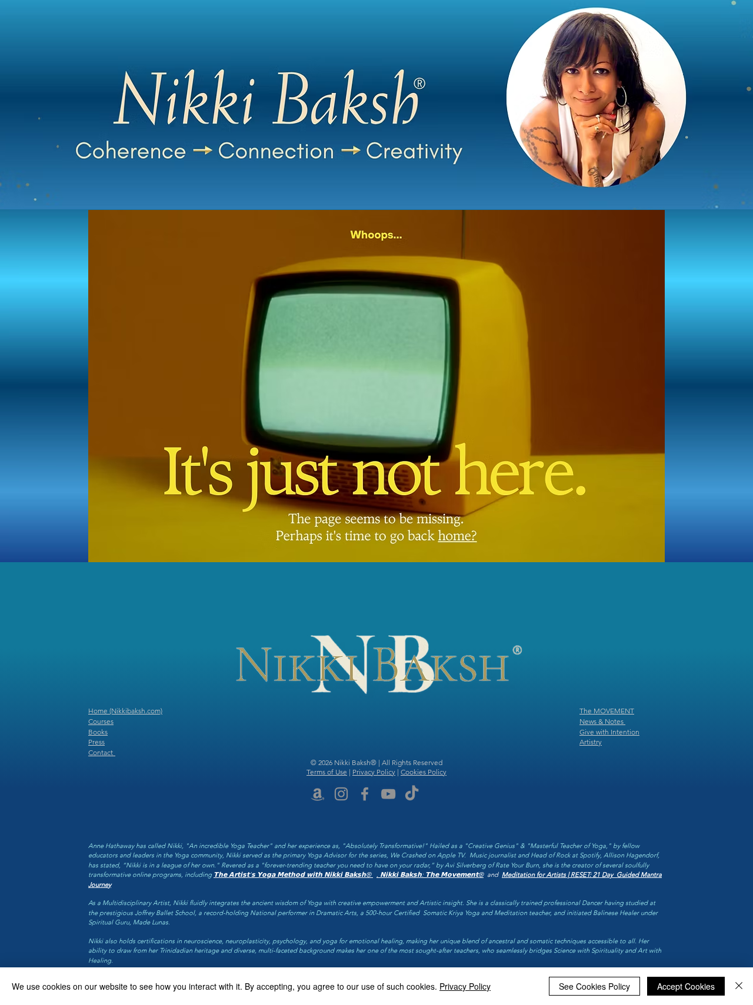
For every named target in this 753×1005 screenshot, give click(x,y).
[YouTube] (388, 794)
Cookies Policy (424, 771)
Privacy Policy (373, 771)
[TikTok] (412, 794)
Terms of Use (326, 771)
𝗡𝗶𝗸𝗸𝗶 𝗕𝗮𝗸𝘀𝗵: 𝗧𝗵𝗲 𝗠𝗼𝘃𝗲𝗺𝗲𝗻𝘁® (432, 874)
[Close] (739, 986)
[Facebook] (365, 794)
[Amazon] (317, 794)
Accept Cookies (686, 986)
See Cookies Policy (594, 986)
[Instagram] (341, 794)
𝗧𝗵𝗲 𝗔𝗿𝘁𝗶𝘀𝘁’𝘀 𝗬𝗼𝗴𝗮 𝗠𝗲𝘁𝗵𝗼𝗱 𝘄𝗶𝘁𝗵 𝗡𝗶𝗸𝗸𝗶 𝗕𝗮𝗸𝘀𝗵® (293, 874)
